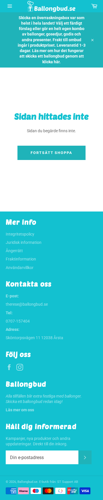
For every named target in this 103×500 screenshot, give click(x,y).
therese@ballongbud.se (27, 304)
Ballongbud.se (27, 482)
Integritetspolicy (20, 234)
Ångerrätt (14, 250)
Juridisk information (23, 242)
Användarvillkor (19, 267)
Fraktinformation (21, 259)
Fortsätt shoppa (51, 153)
